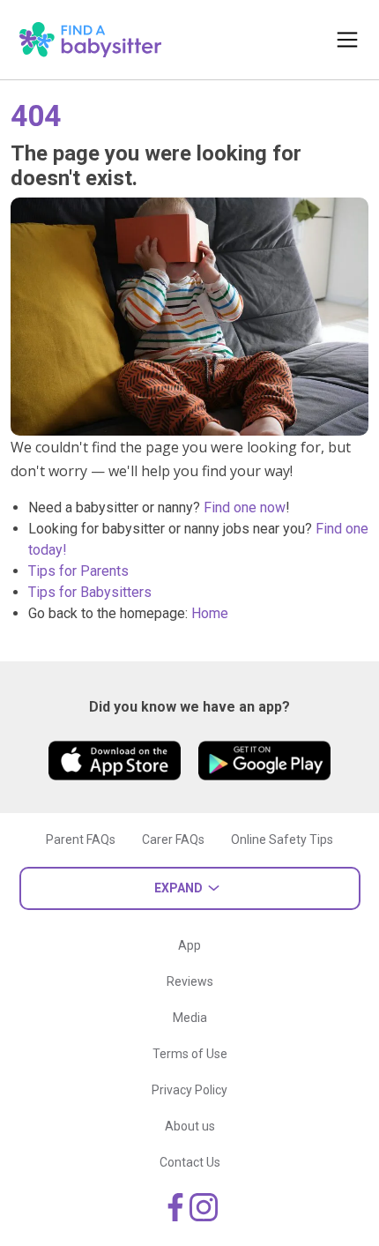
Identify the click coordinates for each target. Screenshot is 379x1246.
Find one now (245, 507)
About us (190, 1126)
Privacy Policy (189, 1090)
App (189, 945)
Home (209, 613)
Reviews (190, 981)
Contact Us (190, 1162)
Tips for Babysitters (90, 592)
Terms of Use (189, 1054)
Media (190, 1018)
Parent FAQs (80, 839)
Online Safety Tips (282, 839)
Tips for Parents (78, 571)
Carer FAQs (173, 839)
